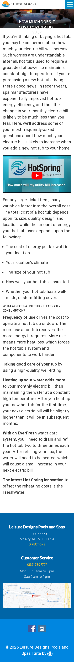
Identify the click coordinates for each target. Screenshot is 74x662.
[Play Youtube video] (37, 175)
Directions (37, 544)
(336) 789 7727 (37, 565)
